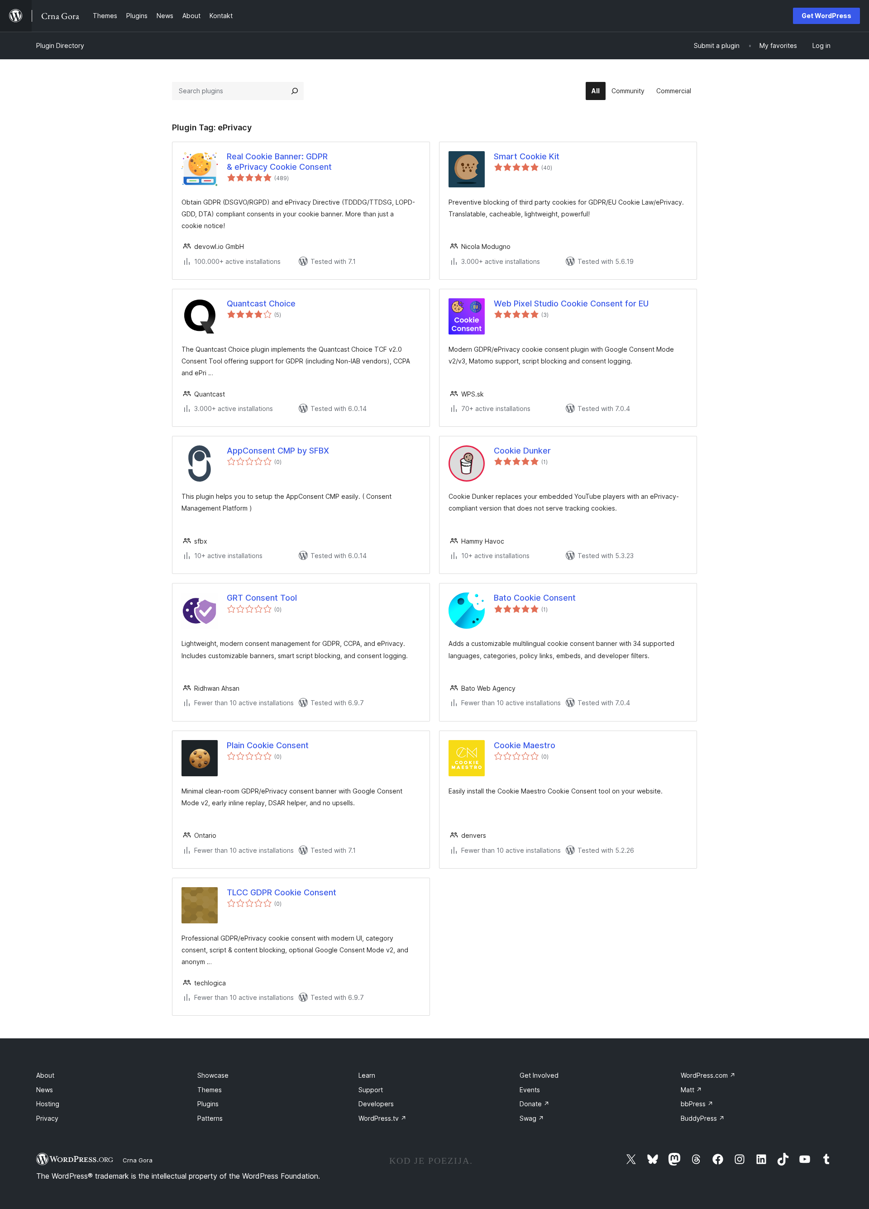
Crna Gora (138, 1160)
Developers (376, 1104)
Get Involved (539, 1075)
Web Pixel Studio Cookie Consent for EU (571, 303)
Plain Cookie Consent (268, 745)
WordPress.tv (382, 1118)
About (45, 1075)
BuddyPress (703, 1118)
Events (530, 1090)
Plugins (208, 1104)
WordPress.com (708, 1075)
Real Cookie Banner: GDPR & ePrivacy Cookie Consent (279, 162)
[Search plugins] (295, 91)
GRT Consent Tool (262, 597)
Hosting (47, 1104)
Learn (366, 1075)
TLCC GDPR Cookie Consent (281, 892)
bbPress (697, 1104)
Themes (209, 1090)
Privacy (47, 1118)
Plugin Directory (60, 45)
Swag (532, 1118)
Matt (691, 1090)
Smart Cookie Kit (526, 156)
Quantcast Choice (261, 303)
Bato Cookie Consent (535, 597)
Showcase (213, 1075)
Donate (534, 1104)
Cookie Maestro (524, 745)
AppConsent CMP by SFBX (278, 450)
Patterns (210, 1118)
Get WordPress (826, 15)
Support (370, 1090)
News (44, 1090)
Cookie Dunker (522, 450)
